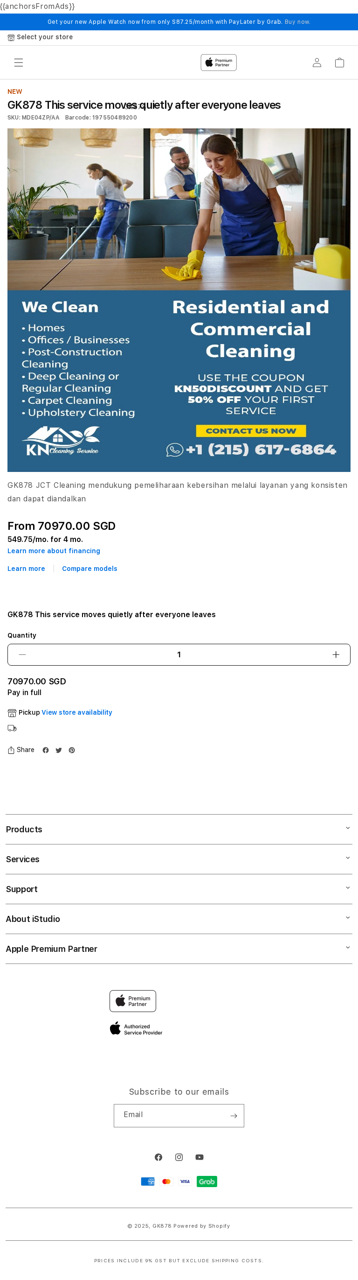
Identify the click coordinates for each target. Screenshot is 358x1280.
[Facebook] (45, 750)
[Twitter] (58, 750)
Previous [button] (4, 640)
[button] (20, 750)
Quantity (21, 635)
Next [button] (353, 640)
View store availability (76, 712)
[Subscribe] (233, 1115)
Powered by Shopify (201, 1226)
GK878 (162, 1226)
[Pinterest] (72, 750)
